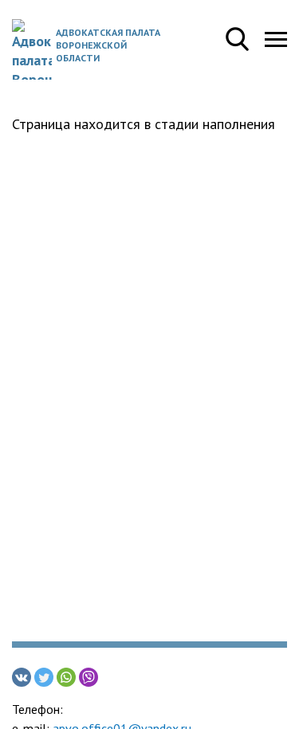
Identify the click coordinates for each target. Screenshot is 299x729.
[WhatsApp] (66, 677)
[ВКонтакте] (21, 677)
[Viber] (88, 677)
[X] (43, 677)
